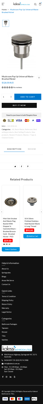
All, (13, 129)
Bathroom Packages (9, 324)
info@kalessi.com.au (12, 363)
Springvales (6, 273)
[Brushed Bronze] (7, 244)
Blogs (4, 276)
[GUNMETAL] (9, 244)
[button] (7, 87)
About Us (5, 269)
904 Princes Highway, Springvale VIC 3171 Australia (20, 356)
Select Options (11, 249)
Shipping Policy (7, 300)
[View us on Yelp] (14, 377)
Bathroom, (29, 129)
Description (14, 149)
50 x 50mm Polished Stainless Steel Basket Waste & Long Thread (32, 222)
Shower (4, 332)
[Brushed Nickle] (4, 244)
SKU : (4, 126)
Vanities (5, 340)
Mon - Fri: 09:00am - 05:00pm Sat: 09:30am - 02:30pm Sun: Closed (15, 369)
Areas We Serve (8, 280)
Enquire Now (32, 115)
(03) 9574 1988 (22, 360)
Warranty (5, 308)
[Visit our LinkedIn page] (10, 377)
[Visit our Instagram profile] (6, 377)
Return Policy (7, 304)
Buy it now (19, 105)
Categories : (6, 129)
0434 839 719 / (10, 360)
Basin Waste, (20, 129)
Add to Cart (28, 97)
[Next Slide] (41, 211)
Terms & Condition (9, 296)
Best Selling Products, (23, 132)
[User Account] (39, 77)
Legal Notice (6, 312)
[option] (6, 23)
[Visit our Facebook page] (2, 377)
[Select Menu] (6, 3)
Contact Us (6, 284)
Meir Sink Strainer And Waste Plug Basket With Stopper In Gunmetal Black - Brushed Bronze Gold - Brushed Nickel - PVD (10, 227)
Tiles (4, 336)
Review (32, 149)
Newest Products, (16, 135)
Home (4, 9)
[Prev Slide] (1, 211)
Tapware (5, 328)
